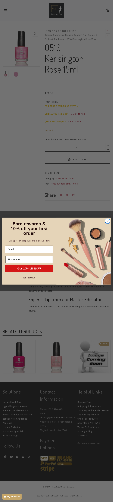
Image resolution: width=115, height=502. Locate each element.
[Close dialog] (107, 221)
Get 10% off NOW (29, 268)
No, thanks (29, 277)
